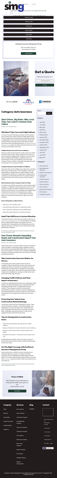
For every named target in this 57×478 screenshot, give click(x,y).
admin (15, 126)
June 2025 (42, 155)
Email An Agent (25, 4)
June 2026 (42, 125)
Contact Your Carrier (8, 421)
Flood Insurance (44, 182)
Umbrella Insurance (45, 194)
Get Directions (28, 53)
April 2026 (42, 130)
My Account (34, 4)
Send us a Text (28, 21)
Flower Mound (26, 230)
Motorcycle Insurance (46, 189)
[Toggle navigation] (11, 13)
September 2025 (44, 147)
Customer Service (28, 15)
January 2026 (43, 137)
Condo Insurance (44, 179)
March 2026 (43, 132)
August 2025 (43, 150)
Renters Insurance (21, 449)
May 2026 (42, 127)
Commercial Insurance (22, 417)
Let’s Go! (45, 85)
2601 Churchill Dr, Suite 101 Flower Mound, (48, 422)
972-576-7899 (20, 4)
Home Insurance (44, 184)
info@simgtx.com (47, 439)
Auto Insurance (9, 230)
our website (6, 359)
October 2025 (43, 145)
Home (15, 15)
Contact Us (43, 15)
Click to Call (29, 26)
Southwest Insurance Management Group (10, 193)
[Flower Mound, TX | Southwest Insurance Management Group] (25, 6)
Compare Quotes (35, 15)
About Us (18, 15)
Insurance (23, 15)
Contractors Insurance (22, 431)
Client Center (29, 34)
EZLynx (39, 473)
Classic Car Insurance (46, 172)
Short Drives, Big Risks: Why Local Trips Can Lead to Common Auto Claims (17, 121)
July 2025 (42, 152)
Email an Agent (28, 30)
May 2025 (42, 157)
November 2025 (44, 142)
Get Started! (17, 391)
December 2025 (44, 140)
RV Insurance (43, 192)
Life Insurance (44, 187)
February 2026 (43, 135)
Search (39, 110)
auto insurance (19, 230)
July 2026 (42, 122)
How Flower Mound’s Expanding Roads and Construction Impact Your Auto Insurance (18, 237)
